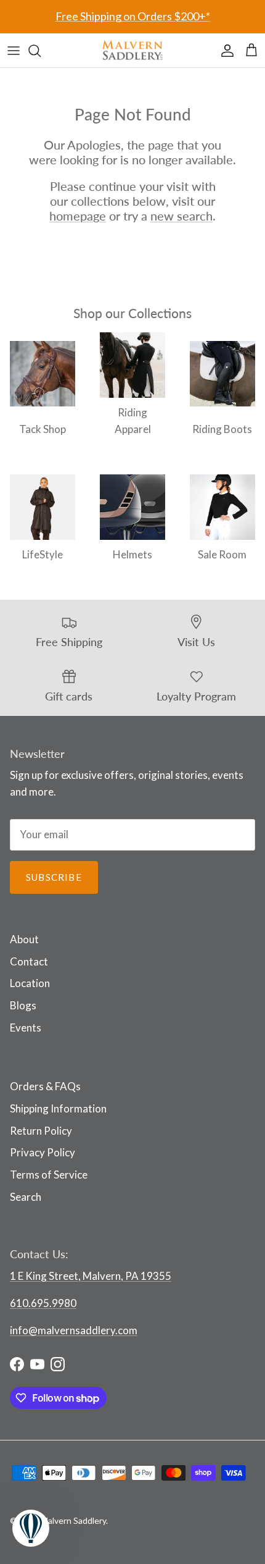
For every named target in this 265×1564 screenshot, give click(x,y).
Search (25, 1196)
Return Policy (41, 1130)
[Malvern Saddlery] (132, 50)
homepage (77, 215)
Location (30, 983)
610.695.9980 (43, 1303)
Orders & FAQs (45, 1086)
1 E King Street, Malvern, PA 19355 (90, 1275)
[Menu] (13, 50)
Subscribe (54, 877)
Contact (29, 961)
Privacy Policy (42, 1152)
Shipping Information (58, 1108)
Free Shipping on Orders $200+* (132, 16)
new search (181, 215)
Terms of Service (49, 1174)
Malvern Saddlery (73, 1520)
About (24, 939)
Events (25, 1027)
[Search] (40, 50)
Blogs (23, 1005)
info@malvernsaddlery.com (73, 1330)
